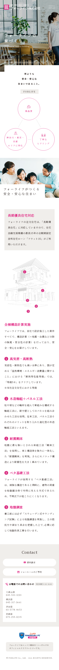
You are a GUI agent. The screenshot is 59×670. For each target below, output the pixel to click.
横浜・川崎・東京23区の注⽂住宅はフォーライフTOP (25, 62)
